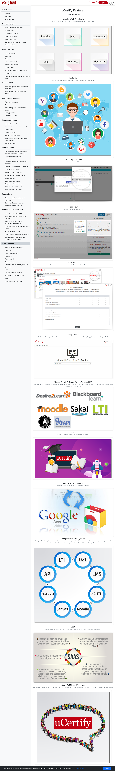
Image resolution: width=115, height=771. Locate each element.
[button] (111, 3)
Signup (103, 2)
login (93, 2)
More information (78, 768)
